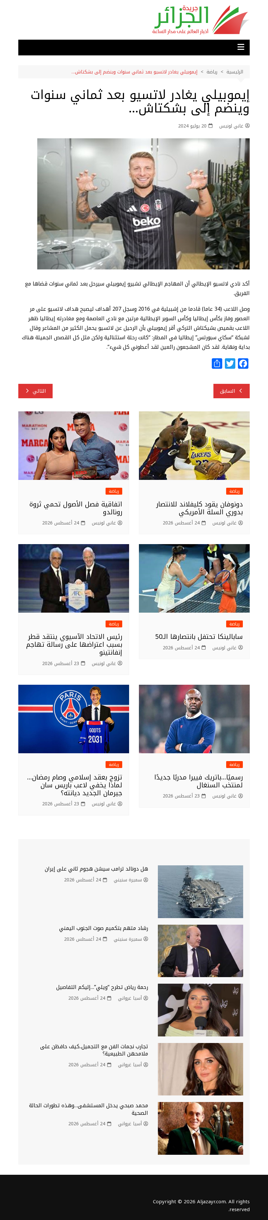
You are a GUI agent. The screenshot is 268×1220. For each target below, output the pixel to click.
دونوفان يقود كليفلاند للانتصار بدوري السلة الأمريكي (199, 508)
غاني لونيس (231, 126)
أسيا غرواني (130, 998)
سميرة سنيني (128, 880)
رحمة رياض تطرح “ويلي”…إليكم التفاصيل (102, 987)
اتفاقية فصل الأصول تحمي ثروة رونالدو (75, 508)
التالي (39, 391)
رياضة (234, 491)
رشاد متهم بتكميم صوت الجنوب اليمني (103, 928)
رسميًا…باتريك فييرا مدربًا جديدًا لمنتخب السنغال (198, 781)
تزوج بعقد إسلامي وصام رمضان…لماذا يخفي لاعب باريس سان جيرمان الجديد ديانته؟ (74, 785)
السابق (227, 391)
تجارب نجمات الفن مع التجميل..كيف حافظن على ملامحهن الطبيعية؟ (94, 1050)
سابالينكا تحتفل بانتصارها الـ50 (199, 636)
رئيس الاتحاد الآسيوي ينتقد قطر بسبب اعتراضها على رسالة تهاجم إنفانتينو (74, 644)
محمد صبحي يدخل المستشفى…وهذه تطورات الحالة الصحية (88, 1109)
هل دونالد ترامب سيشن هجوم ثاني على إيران (96, 869)
